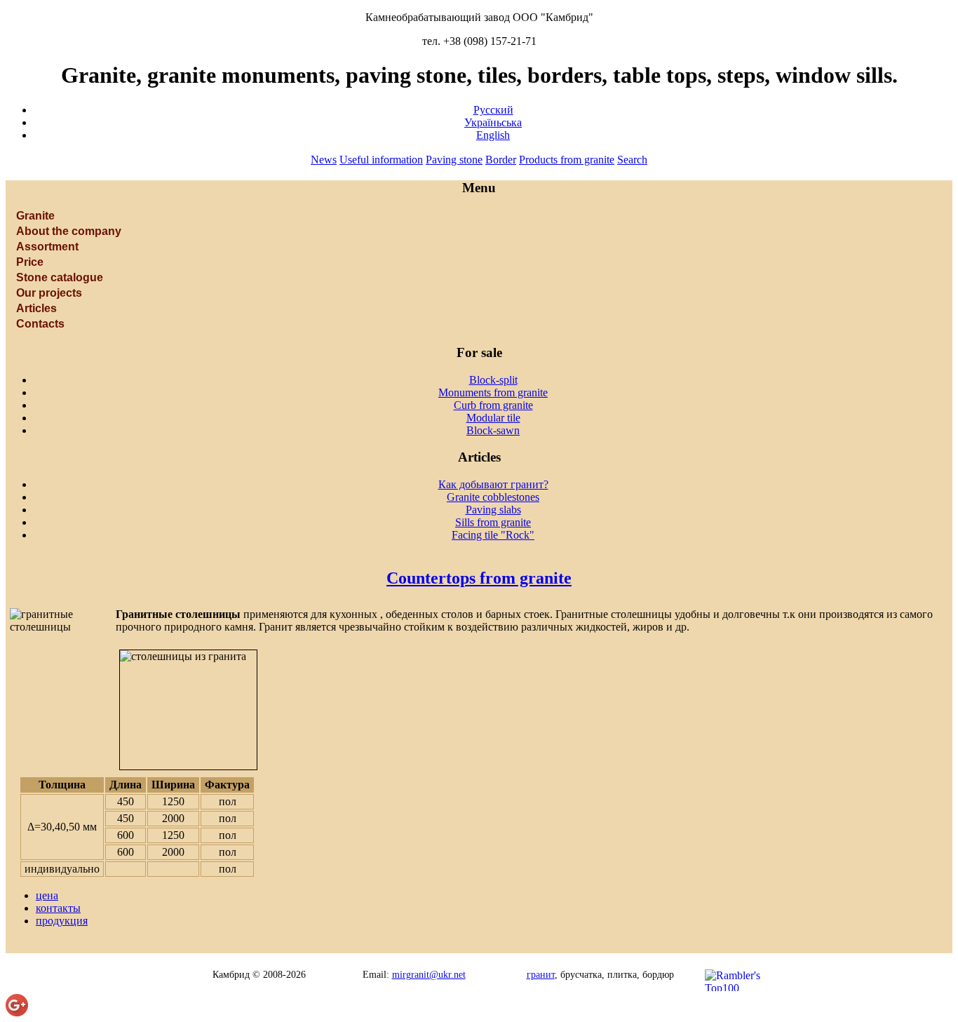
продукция (62, 921)
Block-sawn (493, 430)
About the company (68, 231)
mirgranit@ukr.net (429, 974)
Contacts (40, 324)
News (324, 160)
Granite (35, 216)
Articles (36, 308)
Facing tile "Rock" (493, 535)
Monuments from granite (493, 392)
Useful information (381, 160)
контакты (58, 908)
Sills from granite (493, 522)
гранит (541, 974)
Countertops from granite (479, 578)
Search (632, 160)
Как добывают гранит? (493, 484)
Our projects (49, 293)
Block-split (493, 380)
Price (29, 262)
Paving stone (454, 160)
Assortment (47, 247)
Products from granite (566, 160)
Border (500, 160)
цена (47, 895)
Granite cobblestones (493, 497)
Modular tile (493, 418)
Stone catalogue (59, 277)
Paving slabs (493, 510)
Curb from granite (493, 405)
